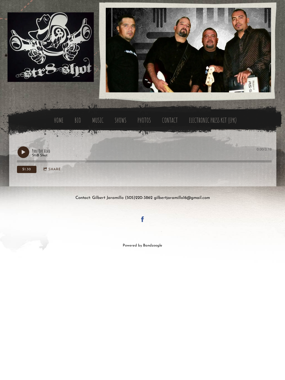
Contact (170, 120)
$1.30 (26, 169)
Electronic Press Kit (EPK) (213, 120)
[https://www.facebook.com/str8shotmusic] (142, 220)
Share (54, 169)
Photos (144, 120)
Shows (120, 120)
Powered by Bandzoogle (142, 245)
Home (58, 120)
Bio (78, 120)
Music (98, 120)
